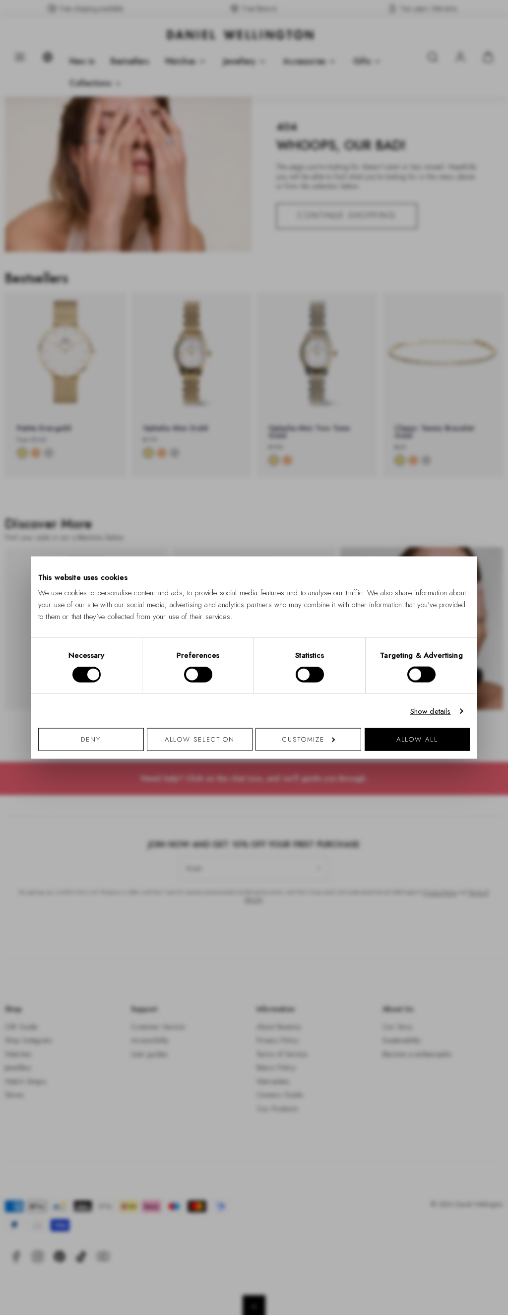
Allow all (417, 739)
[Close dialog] (426, 519)
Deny (91, 739)
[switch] (198, 674)
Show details (430, 710)
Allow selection (200, 739)
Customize (303, 739)
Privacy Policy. (351, 786)
